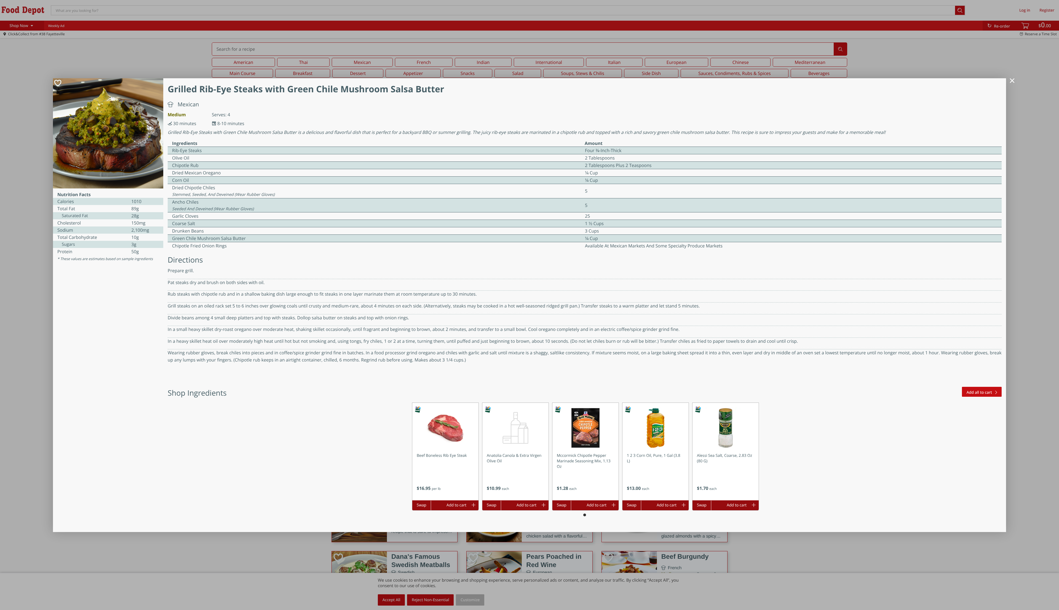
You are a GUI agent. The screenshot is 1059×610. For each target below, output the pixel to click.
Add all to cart (979, 392)
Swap (421, 505)
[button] (445, 451)
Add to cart (456, 505)
